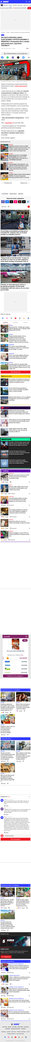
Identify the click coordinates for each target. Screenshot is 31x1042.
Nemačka (20, 193)
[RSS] (24, 318)
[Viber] (3, 201)
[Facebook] (7, 201)
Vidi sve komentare (15, 839)
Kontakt (8, 1031)
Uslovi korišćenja (20, 1033)
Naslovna (3, 32)
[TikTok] (24, 201)
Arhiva (28, 1031)
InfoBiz (7, 32)
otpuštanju (8, 123)
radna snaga (13, 193)
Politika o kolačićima (21, 1031)
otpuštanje (5, 193)
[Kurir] (4, 2)
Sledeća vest (23, 183)
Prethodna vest (8, 183)
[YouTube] (19, 201)
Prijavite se (7, 956)
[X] (11, 201)
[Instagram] (15, 201)
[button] (28, 48)
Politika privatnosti (11, 1033)
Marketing (3, 1031)
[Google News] (28, 201)
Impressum (13, 1031)
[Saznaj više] (29, 934)
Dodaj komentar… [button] (9, 835)
